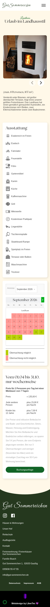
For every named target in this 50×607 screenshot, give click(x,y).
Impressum (29, 583)
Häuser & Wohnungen (13, 523)
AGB (39, 583)
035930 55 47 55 (11, 569)
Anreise (11, 288)
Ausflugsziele (9, 540)
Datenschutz (14, 583)
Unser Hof (7, 529)
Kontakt (6, 546)
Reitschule (8, 534)
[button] (5, 602)
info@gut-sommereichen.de (16, 575)
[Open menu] (44, 5)
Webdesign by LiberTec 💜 (25, 603)
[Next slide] (41, 82)
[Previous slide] (32, 82)
